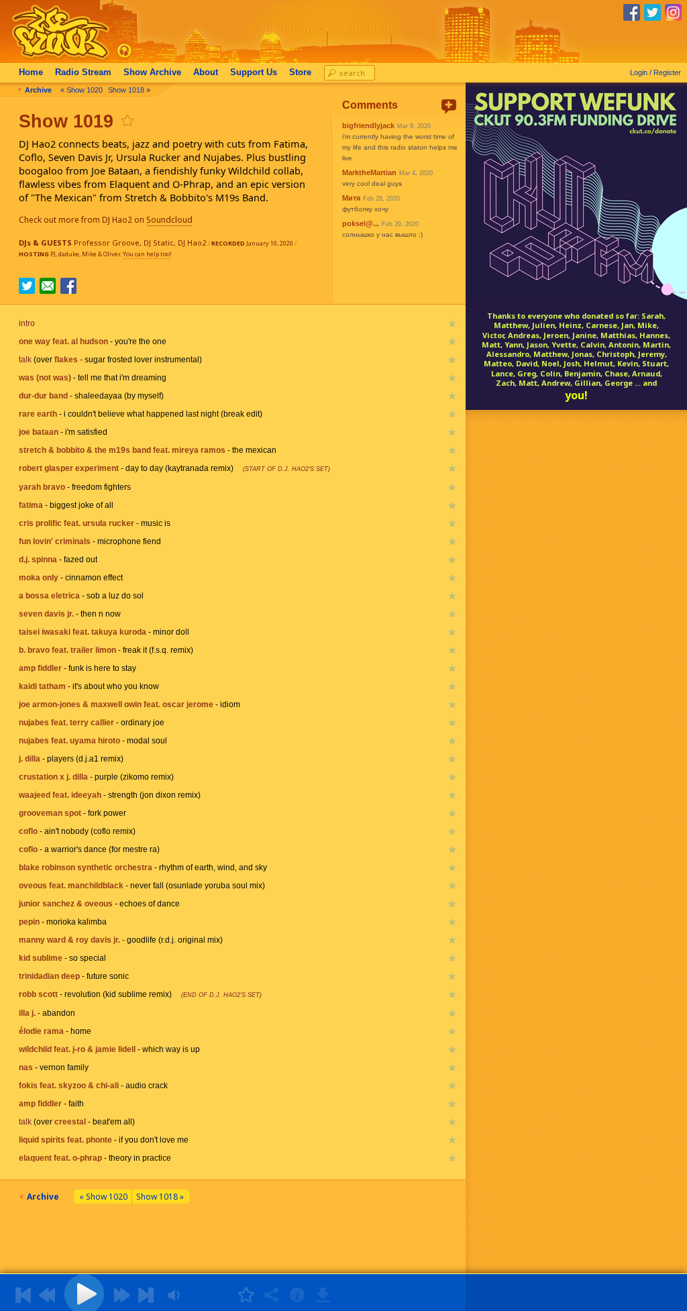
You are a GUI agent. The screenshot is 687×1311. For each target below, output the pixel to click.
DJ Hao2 (192, 243)
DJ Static (159, 243)
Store (300, 72)
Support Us (253, 72)
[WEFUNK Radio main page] (53, 59)
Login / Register (655, 72)
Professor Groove (107, 243)
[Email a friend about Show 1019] (48, 286)
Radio (83, 72)
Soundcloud (169, 219)
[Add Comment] (449, 106)
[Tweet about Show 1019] (27, 290)
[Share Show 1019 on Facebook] (68, 290)
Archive (152, 72)
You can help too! (147, 254)
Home (31, 72)
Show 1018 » (129, 90)
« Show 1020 (81, 90)
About (205, 72)
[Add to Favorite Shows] (127, 120)
